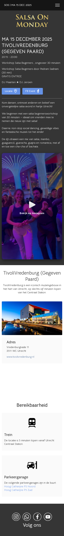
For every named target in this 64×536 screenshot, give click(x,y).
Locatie (9, 91)
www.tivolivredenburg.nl (20, 356)
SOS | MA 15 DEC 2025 (18, 5)
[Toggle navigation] (57, 5)
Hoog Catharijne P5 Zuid (18, 490)
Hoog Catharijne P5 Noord (19, 486)
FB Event (30, 91)
